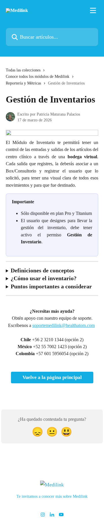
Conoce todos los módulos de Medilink (37, 76)
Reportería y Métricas (23, 83)
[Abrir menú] (93, 10)
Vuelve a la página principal (52, 377)
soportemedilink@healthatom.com (63, 325)
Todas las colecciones (23, 70)
